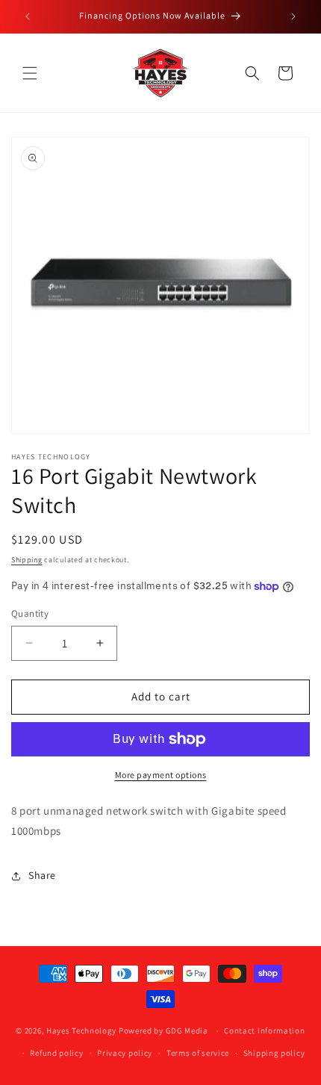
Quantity (30, 613)
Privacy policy (124, 1053)
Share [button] (42, 875)
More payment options (161, 774)
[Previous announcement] (27, 16)
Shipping (27, 560)
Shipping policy (274, 1053)
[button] (29, 73)
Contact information (264, 1030)
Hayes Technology (81, 1030)
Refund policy (56, 1053)
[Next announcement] (293, 16)
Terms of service (197, 1053)
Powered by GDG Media (163, 1030)
